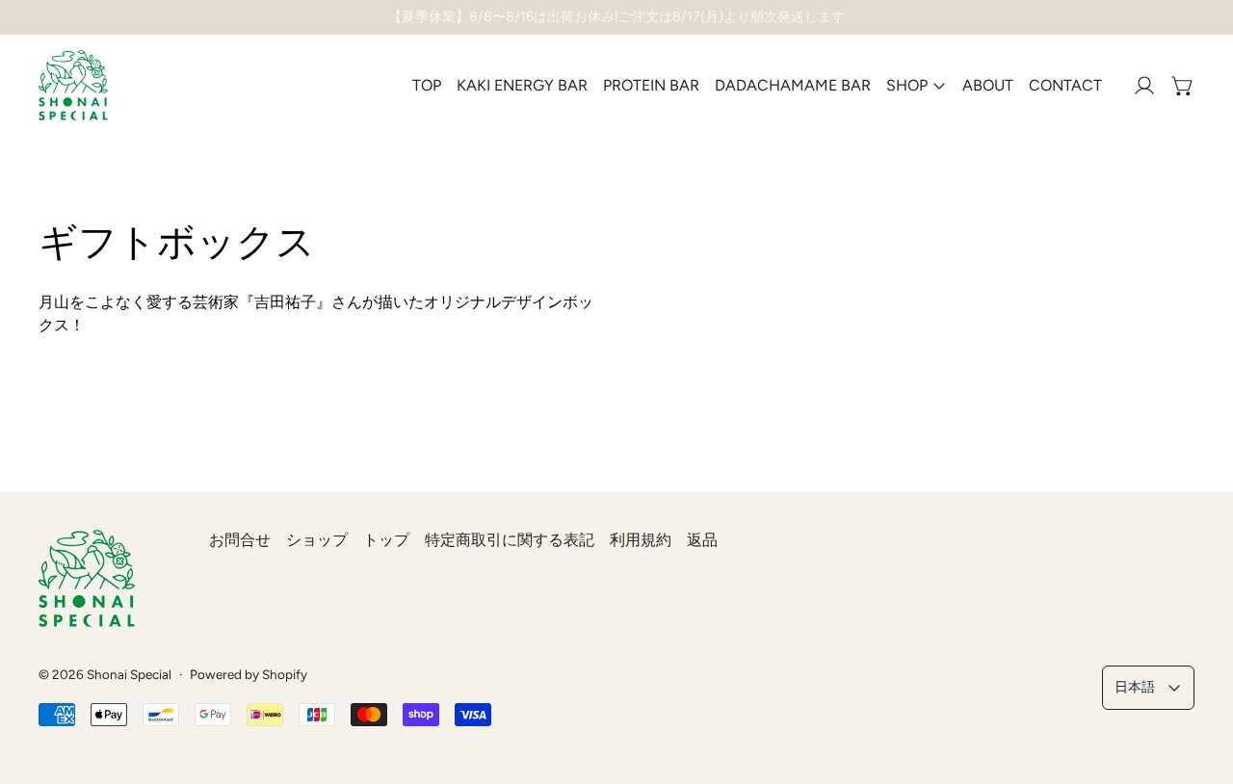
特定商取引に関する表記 (509, 540)
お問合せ (240, 540)
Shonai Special (129, 674)
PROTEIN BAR (651, 85)
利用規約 (640, 540)
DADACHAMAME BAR (793, 85)
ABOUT (987, 85)
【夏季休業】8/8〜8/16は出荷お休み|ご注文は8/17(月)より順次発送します (616, 16)
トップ (386, 540)
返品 (702, 540)
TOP (426, 85)
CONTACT (1065, 85)
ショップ (317, 540)
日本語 (1135, 686)
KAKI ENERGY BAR (522, 85)
